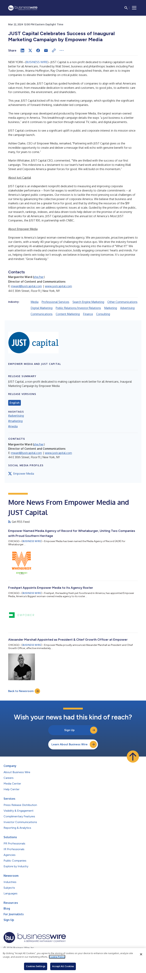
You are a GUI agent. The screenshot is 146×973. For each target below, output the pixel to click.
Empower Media (23, 473)
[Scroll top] (133, 756)
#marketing (15, 421)
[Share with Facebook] (38, 50)
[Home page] (22, 8)
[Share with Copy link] (54, 50)
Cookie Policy (57, 956)
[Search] (126, 7)
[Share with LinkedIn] (22, 50)
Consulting (103, 314)
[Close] (141, 954)
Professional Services (55, 302)
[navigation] (134, 7)
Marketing (110, 308)
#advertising (16, 415)
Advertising (127, 308)
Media (34, 302)
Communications (42, 314)
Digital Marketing (42, 308)
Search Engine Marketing (88, 302)
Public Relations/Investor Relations (78, 308)
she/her (39, 277)
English (14, 402)
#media (13, 426)
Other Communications (122, 302)
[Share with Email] (46, 50)
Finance (88, 314)
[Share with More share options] (61, 50)
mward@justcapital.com (26, 286)
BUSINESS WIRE (37, 62)
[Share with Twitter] (30, 50)
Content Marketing (68, 314)
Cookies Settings (35, 966)
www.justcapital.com (58, 286)
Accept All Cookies (63, 966)
